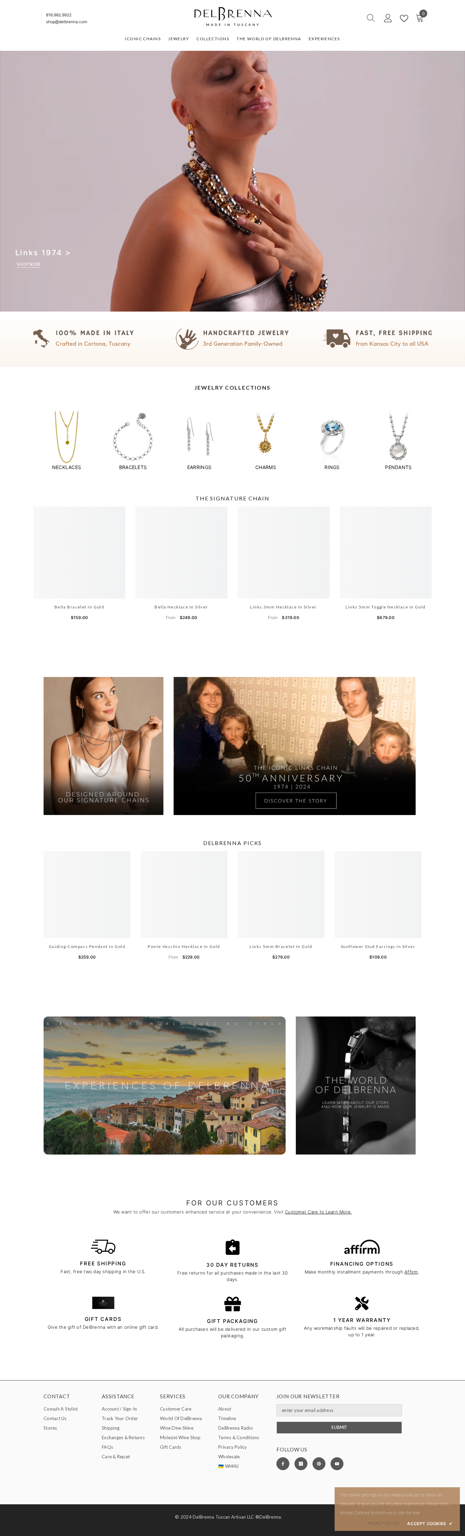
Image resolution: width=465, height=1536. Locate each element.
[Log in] (388, 18)
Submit (339, 1427)
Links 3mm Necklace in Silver (283, 606)
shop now (28, 264)
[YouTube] (337, 1463)
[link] (232, 339)
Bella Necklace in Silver (181, 606)
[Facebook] (282, 1463)
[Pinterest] (318, 1463)
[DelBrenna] (66, 437)
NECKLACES (66, 467)
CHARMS (265, 467)
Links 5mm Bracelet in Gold (281, 946)
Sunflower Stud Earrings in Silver (378, 946)
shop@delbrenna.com (66, 21)
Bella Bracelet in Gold (79, 606)
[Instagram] (300, 1463)
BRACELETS (133, 467)
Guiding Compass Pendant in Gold (87, 946)
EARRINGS (199, 467)
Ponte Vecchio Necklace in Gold (184, 946)
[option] (66, 440)
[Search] (346, 18)
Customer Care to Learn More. (318, 1212)
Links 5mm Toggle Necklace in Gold (386, 606)
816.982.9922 (58, 14)
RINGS (331, 467)
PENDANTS (398, 467)
